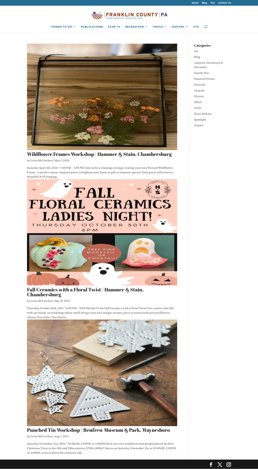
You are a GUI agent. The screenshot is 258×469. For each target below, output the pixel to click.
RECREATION (134, 26)
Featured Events (204, 78)
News (198, 108)
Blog (204, 3)
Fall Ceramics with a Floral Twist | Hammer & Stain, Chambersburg (85, 292)
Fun (213, 3)
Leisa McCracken (42, 160)
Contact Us (224, 3)
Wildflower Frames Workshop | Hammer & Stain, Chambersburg (99, 154)
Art (196, 51)
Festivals (199, 84)
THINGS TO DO (61, 26)
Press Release (203, 113)
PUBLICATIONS (92, 26)
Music (198, 102)
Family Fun (201, 73)
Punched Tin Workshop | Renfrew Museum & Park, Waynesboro (98, 429)
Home (195, 3)
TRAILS (157, 26)
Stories (198, 125)
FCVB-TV (114, 26)
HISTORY (178, 26)
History (199, 96)
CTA (196, 26)
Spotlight (200, 119)
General (199, 90)
